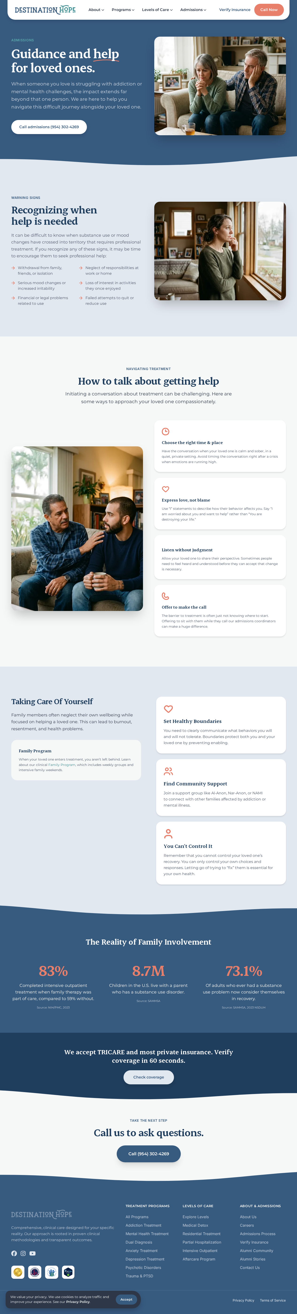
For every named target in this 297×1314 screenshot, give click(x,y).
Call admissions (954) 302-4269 (49, 127)
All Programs (137, 1216)
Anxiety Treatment (142, 1250)
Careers (247, 1225)
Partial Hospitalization (202, 1242)
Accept (126, 1299)
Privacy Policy (243, 1300)
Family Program (61, 765)
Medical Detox (195, 1225)
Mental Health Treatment (147, 1233)
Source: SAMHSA (148, 1001)
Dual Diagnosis (139, 1242)
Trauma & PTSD (139, 1276)
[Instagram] (23, 1253)
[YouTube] (32, 1253)
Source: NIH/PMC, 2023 (53, 1007)
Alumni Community (256, 1250)
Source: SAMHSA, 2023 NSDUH (244, 1007)
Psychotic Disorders (143, 1267)
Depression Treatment (145, 1259)
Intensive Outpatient (200, 1250)
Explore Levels (196, 1216)
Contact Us (250, 1267)
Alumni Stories (252, 1259)
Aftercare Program (199, 1259)
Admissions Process (257, 1233)
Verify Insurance (235, 10)
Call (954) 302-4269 (148, 1153)
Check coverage (148, 1077)
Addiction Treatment (143, 1225)
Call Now (269, 10)
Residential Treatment (201, 1233)
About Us (248, 1216)
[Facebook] (14, 1253)
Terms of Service (273, 1300)
